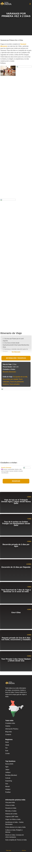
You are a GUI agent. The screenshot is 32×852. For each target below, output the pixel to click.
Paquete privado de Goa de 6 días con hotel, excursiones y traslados (16, 638)
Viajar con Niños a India (12, 819)
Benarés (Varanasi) (9, 372)
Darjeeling (8, 781)
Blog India (8, 731)
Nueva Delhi (9, 764)
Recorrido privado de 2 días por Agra (16, 545)
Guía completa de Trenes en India (16, 840)
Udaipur (7, 789)
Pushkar (8, 792)
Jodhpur (7, 772)
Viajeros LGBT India (11, 816)
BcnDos (24, 850)
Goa (6, 783)
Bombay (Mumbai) (11, 775)
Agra (6, 766)
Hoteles (7, 726)
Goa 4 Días (16, 612)
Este (6, 750)
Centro (7, 753)
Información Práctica (11, 729)
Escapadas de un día (20, 376)
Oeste (7, 745)
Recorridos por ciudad (10, 379)
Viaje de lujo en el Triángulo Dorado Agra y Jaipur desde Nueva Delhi (16, 501)
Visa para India (10, 802)
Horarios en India (10, 808)
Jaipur (7, 769)
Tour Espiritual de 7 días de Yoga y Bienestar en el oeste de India (16, 590)
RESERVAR (16, 481)
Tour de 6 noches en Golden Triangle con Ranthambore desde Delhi (16, 523)
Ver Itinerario (16, 352)
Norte (7, 742)
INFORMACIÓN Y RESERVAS (16, 358)
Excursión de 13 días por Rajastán (16, 567)
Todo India (8, 850)
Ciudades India (10, 723)
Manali (7, 786)
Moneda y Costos (10, 811)
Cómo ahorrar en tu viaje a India (15, 827)
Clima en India (9, 805)
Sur (6, 748)
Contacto (8, 734)
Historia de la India (11, 813)
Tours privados (14, 384)
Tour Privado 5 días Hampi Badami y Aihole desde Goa (16, 660)
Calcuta (7, 778)
